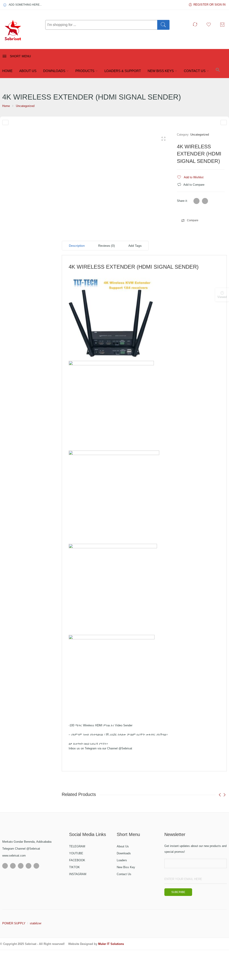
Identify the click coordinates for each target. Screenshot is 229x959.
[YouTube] (28, 866)
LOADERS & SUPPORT (122, 71)
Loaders (122, 860)
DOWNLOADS (54, 71)
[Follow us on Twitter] (13, 866)
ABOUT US (27, 71)
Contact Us (124, 874)
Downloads (124, 853)
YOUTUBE (76, 853)
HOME (7, 71)
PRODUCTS (84, 71)
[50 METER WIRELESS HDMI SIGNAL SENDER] (224, 122)
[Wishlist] (209, 26)
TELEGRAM (77, 846)
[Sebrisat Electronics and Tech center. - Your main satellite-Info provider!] (21, 30)
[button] (218, 71)
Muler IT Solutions (111, 944)
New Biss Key (126, 867)
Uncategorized (25, 106)
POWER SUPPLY (13, 923)
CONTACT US (195, 71)
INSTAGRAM (77, 874)
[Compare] (196, 26)
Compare (192, 220)
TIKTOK (74, 867)
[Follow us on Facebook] (5, 866)
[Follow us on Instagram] (20, 866)
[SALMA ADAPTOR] (5, 122)
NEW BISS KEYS (161, 71)
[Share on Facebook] (205, 201)
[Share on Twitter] (196, 201)
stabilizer (35, 923)
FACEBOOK (77, 860)
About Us (123, 846)
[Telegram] (36, 866)
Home (6, 106)
